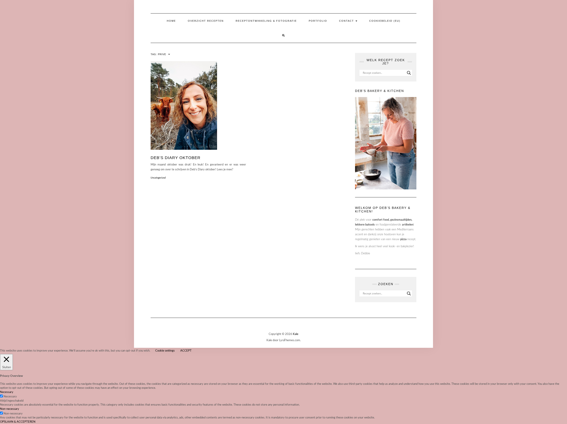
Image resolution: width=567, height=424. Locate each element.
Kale (295, 334)
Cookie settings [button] (165, 350)
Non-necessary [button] (9, 409)
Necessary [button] (6, 392)
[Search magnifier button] (409, 73)
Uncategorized (158, 178)
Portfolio (318, 20)
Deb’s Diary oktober (175, 158)
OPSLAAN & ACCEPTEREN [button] (17, 421)
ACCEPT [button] (186, 350)
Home (171, 20)
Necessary (10, 396)
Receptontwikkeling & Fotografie (266, 20)
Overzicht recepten (206, 20)
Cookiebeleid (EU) (384, 20)
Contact (347, 20)
